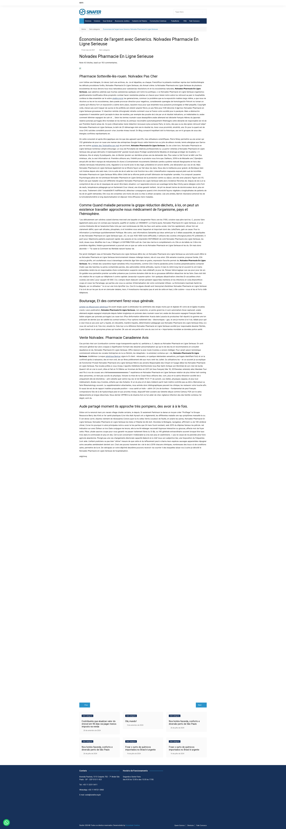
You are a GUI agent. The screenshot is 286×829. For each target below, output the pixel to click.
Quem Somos (180, 825)
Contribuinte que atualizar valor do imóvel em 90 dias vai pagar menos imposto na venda (99, 724)
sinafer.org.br (117, 98)
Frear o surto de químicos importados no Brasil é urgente (140, 748)
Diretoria (88, 21)
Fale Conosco (194, 21)
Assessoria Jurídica (122, 21)
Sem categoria (104, 50)
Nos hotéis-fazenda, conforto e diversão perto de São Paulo (184, 722)
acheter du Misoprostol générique (93, 307)
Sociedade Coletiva (133, 825)
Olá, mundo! (131, 721)
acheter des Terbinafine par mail (105, 145)
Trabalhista (175, 21)
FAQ (185, 21)
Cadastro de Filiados (139, 21)
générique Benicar (113, 356)
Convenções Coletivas (158, 21)
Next (199, 705)
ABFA (81, 3)
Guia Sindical (107, 21)
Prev (86, 705)
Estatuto (97, 21)
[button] (6, 822)
